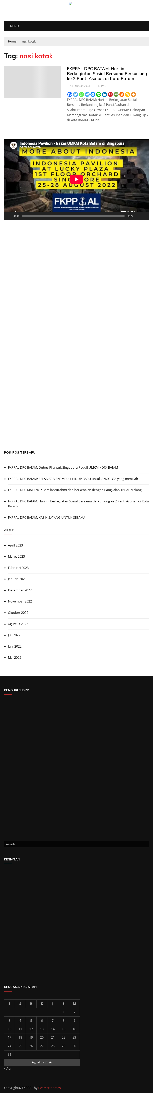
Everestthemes (49, 1088)
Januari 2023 (17, 579)
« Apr (8, 1068)
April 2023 (15, 545)
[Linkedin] (104, 94)
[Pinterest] (110, 94)
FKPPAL (101, 86)
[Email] (116, 94)
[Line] (98, 94)
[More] (133, 94)
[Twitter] (75, 94)
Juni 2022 (15, 646)
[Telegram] (87, 94)
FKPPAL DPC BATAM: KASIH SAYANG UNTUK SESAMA (46, 517)
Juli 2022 (14, 635)
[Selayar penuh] (144, 216)
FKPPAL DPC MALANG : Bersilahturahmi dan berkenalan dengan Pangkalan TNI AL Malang (75, 490)
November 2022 (20, 601)
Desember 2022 (20, 590)
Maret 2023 (16, 556)
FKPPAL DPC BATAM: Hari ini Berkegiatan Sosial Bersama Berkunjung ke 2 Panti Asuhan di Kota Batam (107, 73)
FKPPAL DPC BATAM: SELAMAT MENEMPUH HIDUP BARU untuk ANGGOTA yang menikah (73, 479)
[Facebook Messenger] (92, 94)
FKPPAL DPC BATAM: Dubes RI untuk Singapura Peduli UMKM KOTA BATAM (63, 467)
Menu (14, 26)
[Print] (121, 94)
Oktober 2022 (18, 612)
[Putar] (9, 216)
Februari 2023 (18, 568)
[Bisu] (137, 216)
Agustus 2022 (18, 624)
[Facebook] (69, 94)
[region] (76, 368)
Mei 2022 (14, 657)
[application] (76, 179)
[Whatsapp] (81, 94)
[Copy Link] (127, 94)
